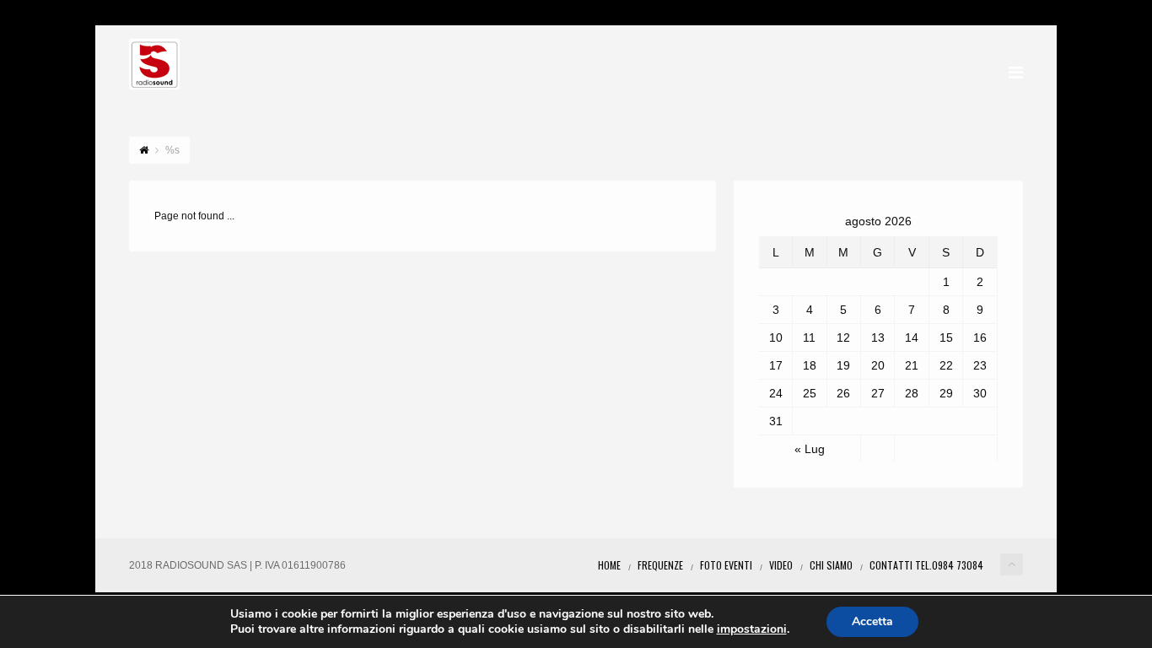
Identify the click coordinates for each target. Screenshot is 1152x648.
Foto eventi (726, 565)
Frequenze (660, 565)
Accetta (872, 621)
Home (609, 565)
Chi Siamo (831, 565)
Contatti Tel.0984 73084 (926, 565)
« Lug (809, 449)
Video (781, 565)
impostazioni (752, 629)
